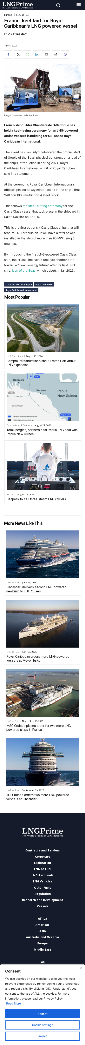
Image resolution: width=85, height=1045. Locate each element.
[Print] (56, 54)
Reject (42, 1036)
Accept (42, 1013)
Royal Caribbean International (21, 290)
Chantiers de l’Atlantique (19, 284)
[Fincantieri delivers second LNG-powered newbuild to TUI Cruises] (42, 554)
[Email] (46, 54)
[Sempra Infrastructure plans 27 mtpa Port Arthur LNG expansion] (43, 328)
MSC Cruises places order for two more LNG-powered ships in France (39, 728)
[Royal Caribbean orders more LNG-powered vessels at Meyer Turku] (42, 624)
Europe (8, 15)
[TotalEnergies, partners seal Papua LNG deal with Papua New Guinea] (43, 397)
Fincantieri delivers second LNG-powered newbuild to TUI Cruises (36, 589)
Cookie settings (42, 1025)
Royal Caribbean (44, 284)
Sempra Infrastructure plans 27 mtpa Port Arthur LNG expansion (41, 363)
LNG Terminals (15, 356)
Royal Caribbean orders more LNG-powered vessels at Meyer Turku (37, 658)
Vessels (11, 494)
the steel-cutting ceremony (43, 206)
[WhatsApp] (27, 54)
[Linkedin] (37, 54)
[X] (18, 54)
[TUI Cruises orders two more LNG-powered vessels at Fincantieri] (42, 762)
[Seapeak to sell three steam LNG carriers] (43, 466)
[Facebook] (8, 54)
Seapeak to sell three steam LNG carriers (36, 499)
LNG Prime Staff (17, 33)
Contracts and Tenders (19, 425)
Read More (13, 1003)
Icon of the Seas (23, 270)
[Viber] (65, 54)
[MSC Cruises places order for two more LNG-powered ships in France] (42, 693)
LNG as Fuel (22, 15)
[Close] (80, 967)
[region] (42, 1004)
